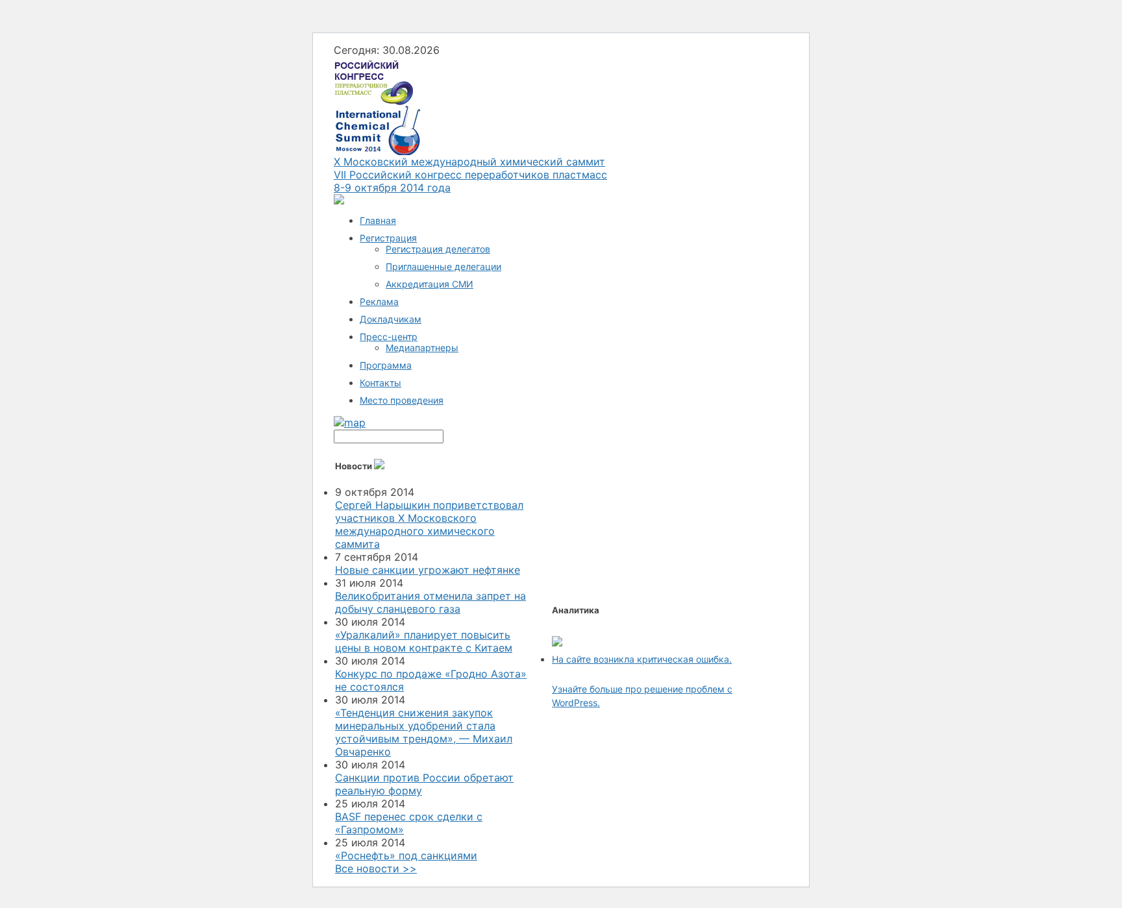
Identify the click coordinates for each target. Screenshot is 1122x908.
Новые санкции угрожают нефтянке (427, 569)
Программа (386, 365)
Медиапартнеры (422, 347)
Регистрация (388, 237)
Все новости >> (376, 868)
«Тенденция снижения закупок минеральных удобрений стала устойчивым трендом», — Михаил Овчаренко (423, 732)
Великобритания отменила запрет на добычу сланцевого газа (430, 602)
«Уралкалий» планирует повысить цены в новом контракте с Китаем (423, 641)
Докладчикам (390, 319)
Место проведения (401, 400)
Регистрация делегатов (438, 248)
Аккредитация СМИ (429, 283)
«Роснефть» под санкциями (406, 855)
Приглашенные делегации (443, 266)
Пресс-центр (389, 336)
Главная (378, 220)
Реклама (379, 301)
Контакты (380, 382)
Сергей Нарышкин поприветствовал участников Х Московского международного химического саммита (429, 524)
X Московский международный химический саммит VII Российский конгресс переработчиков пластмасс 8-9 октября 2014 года (470, 174)
